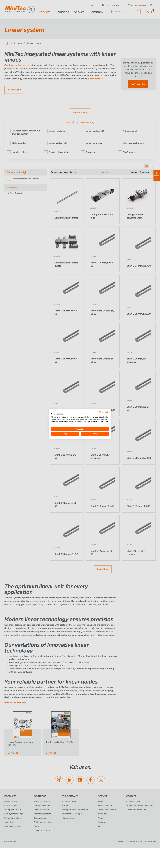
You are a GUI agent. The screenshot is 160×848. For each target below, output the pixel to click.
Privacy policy (104, 412)
